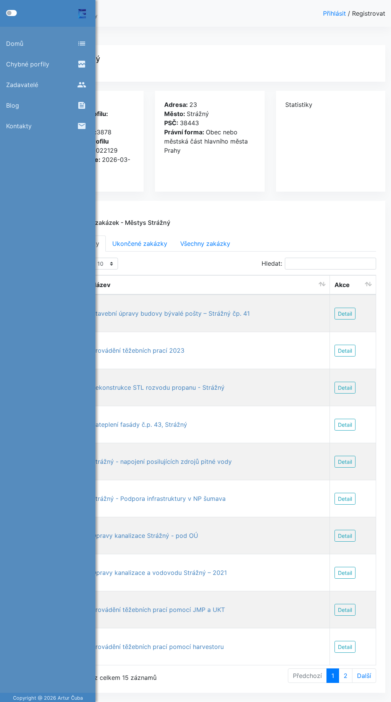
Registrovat (368, 13)
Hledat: (272, 263)
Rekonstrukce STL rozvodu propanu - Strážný (158, 387)
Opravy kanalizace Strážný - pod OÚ (145, 535)
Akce (342, 285)
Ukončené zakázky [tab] (139, 243)
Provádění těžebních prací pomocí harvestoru (158, 646)
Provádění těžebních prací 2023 (138, 350)
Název (101, 285)
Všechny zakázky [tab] (205, 243)
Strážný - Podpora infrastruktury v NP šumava (159, 498)
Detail (345, 313)
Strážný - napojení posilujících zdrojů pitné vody (162, 461)
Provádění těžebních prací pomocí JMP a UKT (158, 609)
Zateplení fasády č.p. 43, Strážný (139, 424)
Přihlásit (335, 13)
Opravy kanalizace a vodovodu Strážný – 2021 (159, 572)
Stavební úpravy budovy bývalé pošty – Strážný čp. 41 (171, 313)
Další (364, 675)
